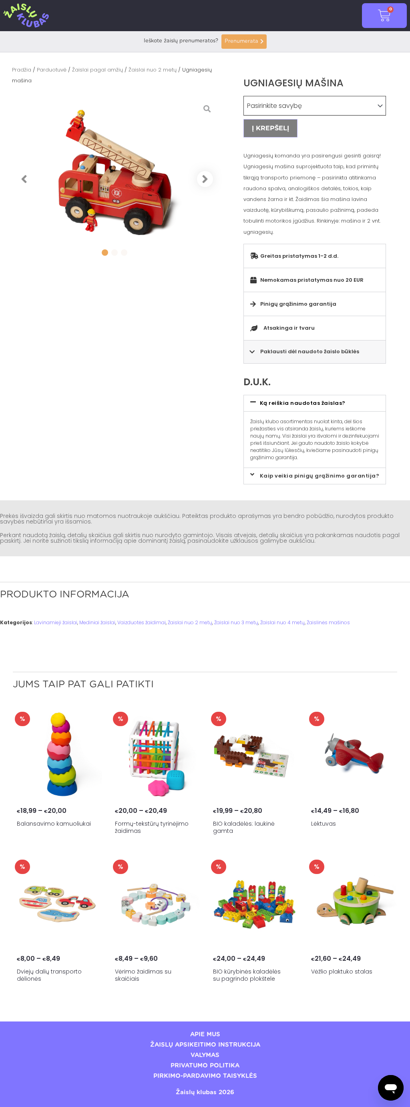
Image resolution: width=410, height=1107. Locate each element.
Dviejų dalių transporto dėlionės (49, 975)
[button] (24, 179)
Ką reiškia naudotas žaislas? (303, 403)
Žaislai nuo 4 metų (282, 622)
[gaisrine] (114, 179)
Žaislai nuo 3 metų (236, 622)
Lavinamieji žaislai (55, 622)
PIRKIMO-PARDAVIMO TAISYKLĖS (205, 1076)
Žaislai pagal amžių (97, 70)
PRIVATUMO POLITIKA (205, 1066)
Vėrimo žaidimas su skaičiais (143, 975)
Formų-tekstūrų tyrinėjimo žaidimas (152, 827)
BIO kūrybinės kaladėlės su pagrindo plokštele (247, 975)
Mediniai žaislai (97, 622)
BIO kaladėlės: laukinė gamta (244, 827)
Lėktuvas (323, 824)
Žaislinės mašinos (328, 622)
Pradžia (21, 70)
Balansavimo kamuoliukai (54, 824)
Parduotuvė (51, 70)
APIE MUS (205, 1034)
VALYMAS (205, 1055)
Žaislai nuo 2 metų (153, 70)
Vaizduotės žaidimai (141, 622)
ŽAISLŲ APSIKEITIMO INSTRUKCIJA (205, 1045)
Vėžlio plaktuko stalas (341, 972)
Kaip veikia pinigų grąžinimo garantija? (320, 476)
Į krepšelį (270, 128)
